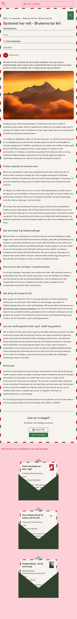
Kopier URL (40, 430)
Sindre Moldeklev (13, 41)
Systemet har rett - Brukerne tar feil (37, 18)
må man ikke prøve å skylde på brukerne (19, 309)
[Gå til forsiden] (4, 4)
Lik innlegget (40, 435)
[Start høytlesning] (5, 55)
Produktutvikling (10, 28)
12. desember (15, 18)
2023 (5, 18)
